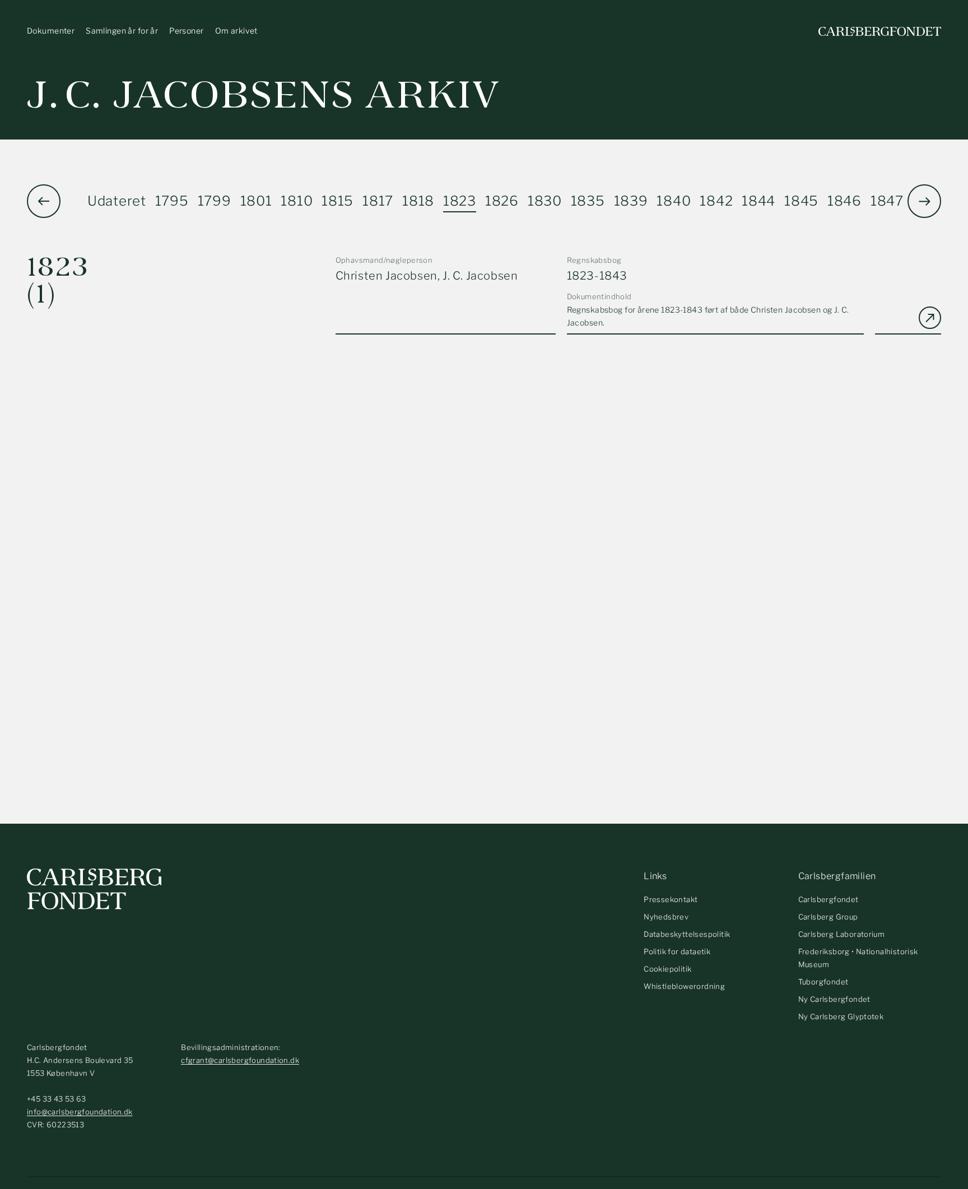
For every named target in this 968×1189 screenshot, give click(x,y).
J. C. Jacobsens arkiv (263, 95)
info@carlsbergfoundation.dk (80, 1111)
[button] (924, 201)
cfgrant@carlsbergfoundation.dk (240, 1060)
